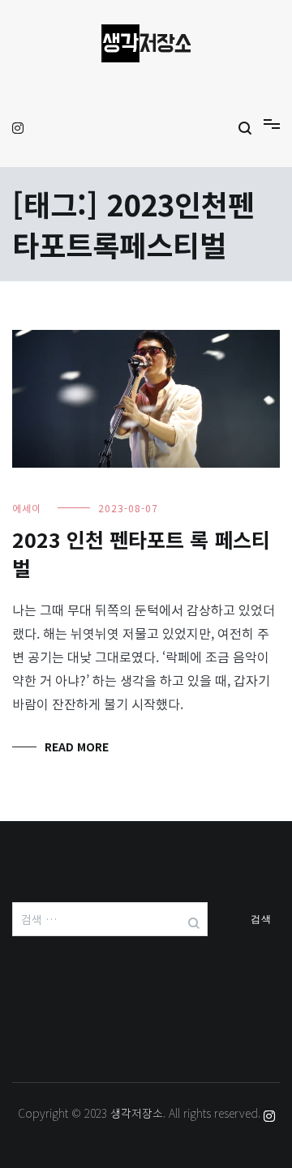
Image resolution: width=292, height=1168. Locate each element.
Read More (77, 746)
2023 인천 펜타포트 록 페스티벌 (141, 553)
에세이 (26, 508)
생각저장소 (136, 1113)
